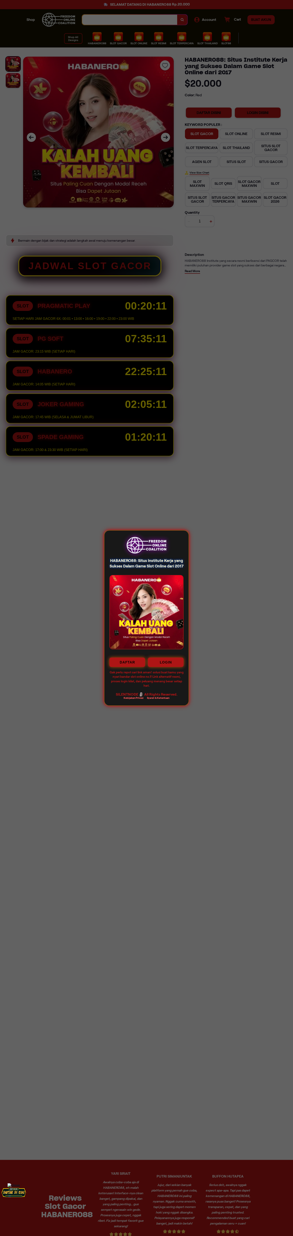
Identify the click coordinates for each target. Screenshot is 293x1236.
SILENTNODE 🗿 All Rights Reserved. (146, 694)
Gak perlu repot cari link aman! (131, 672)
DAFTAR (127, 662)
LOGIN (166, 662)
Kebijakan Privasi (134, 697)
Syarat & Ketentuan (158, 697)
